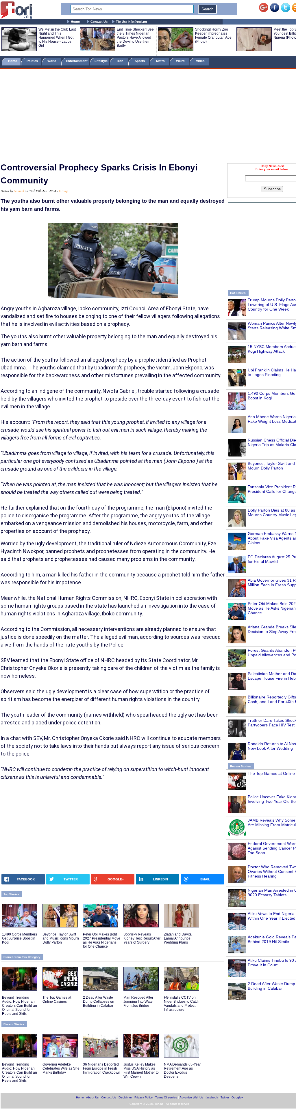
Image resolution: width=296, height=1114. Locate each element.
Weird (181, 61)
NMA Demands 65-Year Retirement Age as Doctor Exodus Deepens (182, 1070)
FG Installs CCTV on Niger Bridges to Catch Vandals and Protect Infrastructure (181, 1003)
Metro (161, 61)
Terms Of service (166, 1097)
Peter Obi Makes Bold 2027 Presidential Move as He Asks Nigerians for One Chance (101, 940)
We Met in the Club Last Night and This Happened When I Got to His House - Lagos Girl (57, 37)
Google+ (237, 1097)
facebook (212, 1097)
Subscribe (272, 189)
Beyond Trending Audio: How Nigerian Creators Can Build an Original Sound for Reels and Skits (19, 1005)
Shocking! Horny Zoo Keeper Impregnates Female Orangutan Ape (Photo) (213, 35)
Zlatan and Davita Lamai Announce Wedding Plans (178, 938)
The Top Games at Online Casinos (56, 999)
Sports (140, 61)
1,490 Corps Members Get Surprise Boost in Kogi (19, 938)
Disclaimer (125, 1097)
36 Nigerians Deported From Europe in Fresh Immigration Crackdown (101, 1068)
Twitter (225, 1097)
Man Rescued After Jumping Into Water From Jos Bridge (138, 1001)
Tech (120, 61)
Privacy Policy (143, 1097)
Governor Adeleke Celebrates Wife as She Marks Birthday (60, 1068)
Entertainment (76, 61)
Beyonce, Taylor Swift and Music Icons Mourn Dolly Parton (60, 938)
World (53, 61)
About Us (92, 1097)
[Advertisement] (148, 113)
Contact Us (99, 21)
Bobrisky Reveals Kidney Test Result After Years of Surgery (141, 938)
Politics (32, 61)
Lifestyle (101, 61)
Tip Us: (131, 21)
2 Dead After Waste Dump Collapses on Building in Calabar (98, 1001)
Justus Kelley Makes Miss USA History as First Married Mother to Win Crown (141, 1070)
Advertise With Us (191, 1097)
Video (201, 61)
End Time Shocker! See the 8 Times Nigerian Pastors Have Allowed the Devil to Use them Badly (135, 37)
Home (75, 21)
